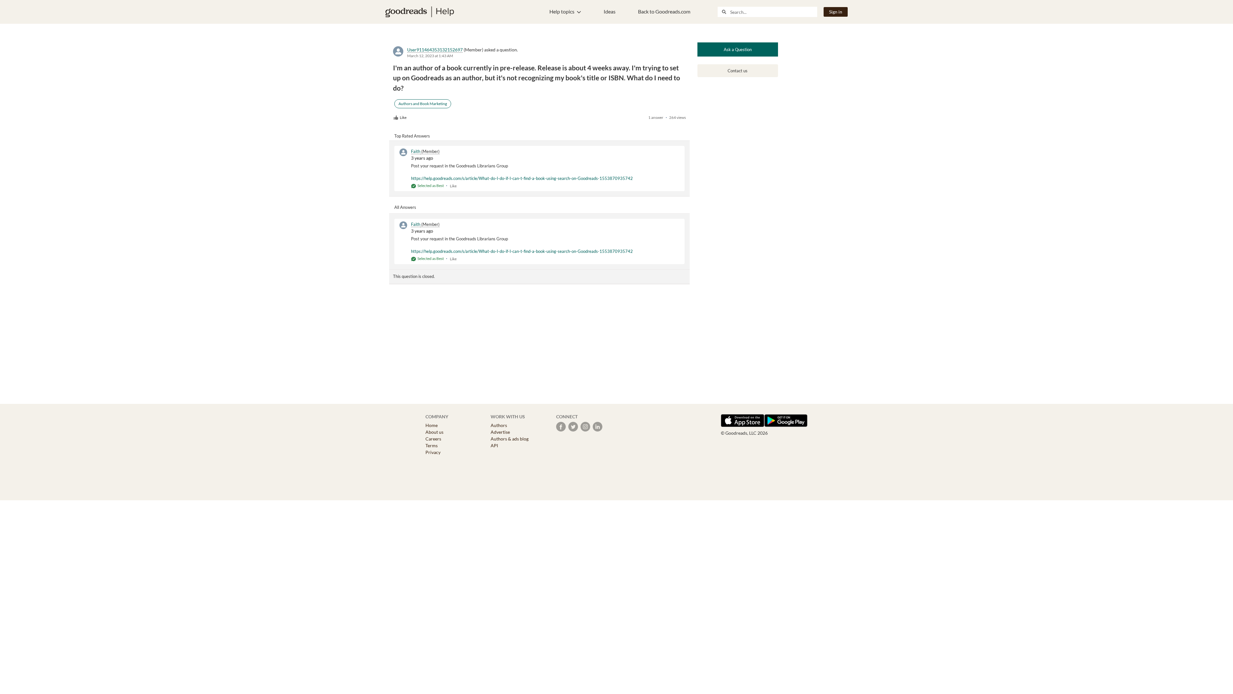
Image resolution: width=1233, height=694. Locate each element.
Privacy (433, 452)
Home (431, 425)
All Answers (405, 207)
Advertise (500, 432)
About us (434, 432)
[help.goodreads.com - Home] (419, 11)
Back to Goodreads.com (664, 11)
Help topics (561, 11)
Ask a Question (738, 49)
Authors (499, 425)
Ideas (610, 11)
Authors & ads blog (510, 438)
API (494, 445)
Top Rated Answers (412, 135)
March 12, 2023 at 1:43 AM (430, 55)
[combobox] (773, 12)
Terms (431, 445)
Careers (433, 438)
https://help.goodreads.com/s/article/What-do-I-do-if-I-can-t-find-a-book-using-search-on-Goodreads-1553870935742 (522, 178)
